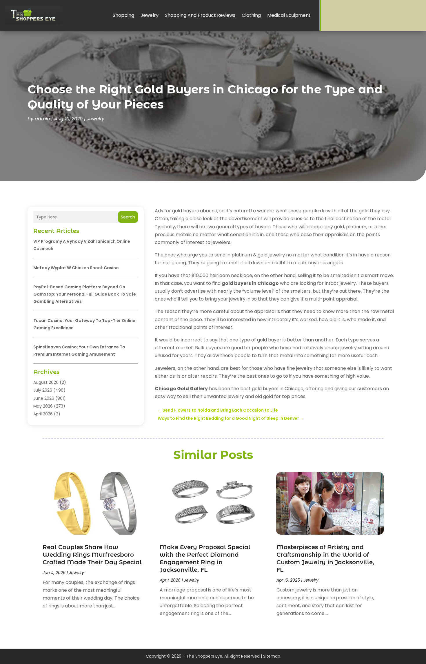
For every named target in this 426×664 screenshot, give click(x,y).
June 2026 (43, 398)
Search (128, 217)
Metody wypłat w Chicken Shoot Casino (76, 268)
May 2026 (43, 406)
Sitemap (271, 656)
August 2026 (46, 382)
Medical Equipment (289, 15)
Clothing (251, 15)
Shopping (123, 15)
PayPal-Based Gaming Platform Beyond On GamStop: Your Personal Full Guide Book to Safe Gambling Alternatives (84, 294)
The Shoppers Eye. (204, 656)
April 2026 (43, 414)
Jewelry (150, 15)
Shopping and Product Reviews (200, 15)
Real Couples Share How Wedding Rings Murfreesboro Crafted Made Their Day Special (92, 555)
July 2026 (42, 390)
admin (42, 118)
